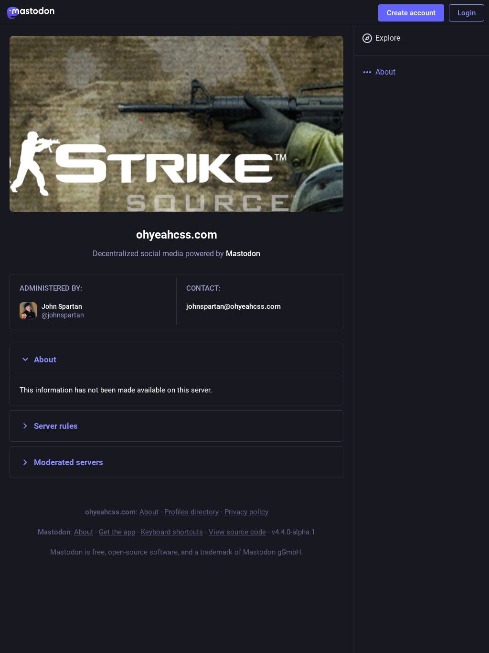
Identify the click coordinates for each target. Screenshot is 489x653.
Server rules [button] (56, 426)
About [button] (45, 359)
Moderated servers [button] (68, 462)
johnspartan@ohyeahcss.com (233, 306)
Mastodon (243, 253)
